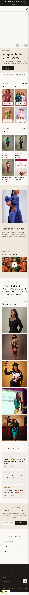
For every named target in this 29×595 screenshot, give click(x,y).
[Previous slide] (17, 45)
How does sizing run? (7, 541)
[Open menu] (2, 8)
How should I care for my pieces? (11, 557)
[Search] (22, 8)
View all (24, 83)
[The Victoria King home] (14, 8)
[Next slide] (26, 45)
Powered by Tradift (23, 588)
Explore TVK (8, 68)
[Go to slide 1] (20, 45)
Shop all (24, 128)
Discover (24, 301)
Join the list (21, 522)
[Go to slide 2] (21, 45)
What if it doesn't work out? (9, 552)
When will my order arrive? (9, 547)
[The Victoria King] (14, 569)
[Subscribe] (25, 581)
